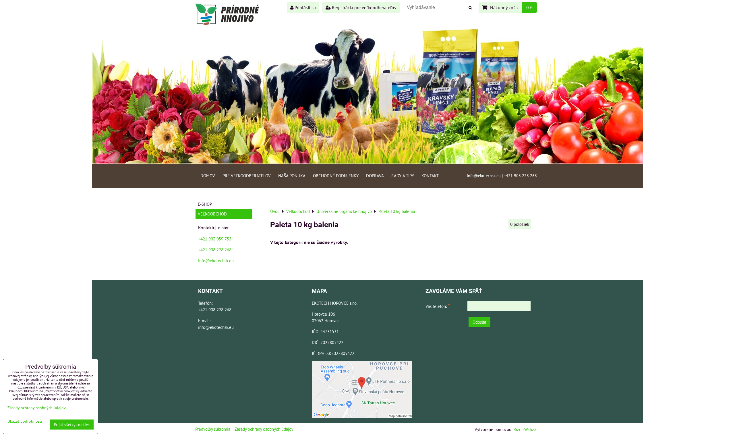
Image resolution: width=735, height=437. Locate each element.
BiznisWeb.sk (525, 429)
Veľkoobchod (212, 214)
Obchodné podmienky (336, 175)
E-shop (205, 204)
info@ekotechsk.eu (216, 260)
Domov (207, 175)
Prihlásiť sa (304, 7)
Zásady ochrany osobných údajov (264, 429)
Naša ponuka (291, 175)
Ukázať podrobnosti (24, 421)
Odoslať (479, 322)
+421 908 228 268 (214, 250)
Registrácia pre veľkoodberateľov (363, 7)
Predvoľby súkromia (212, 429)
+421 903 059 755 (214, 239)
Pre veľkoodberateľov (247, 175)
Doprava (375, 175)
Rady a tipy (402, 175)
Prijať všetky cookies (72, 424)
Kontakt (430, 175)
